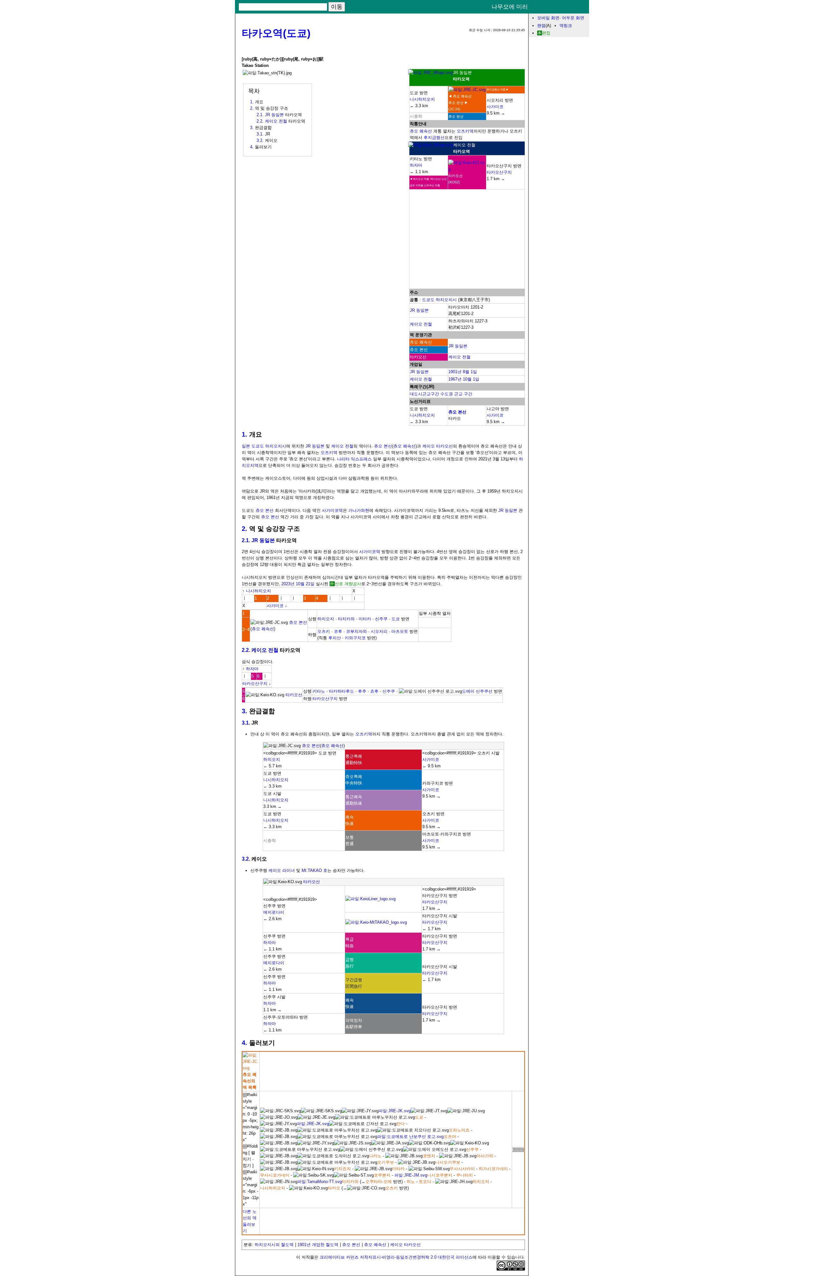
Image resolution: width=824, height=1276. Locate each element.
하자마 (416, 165)
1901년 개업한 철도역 (317, 1244)
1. (244, 434)
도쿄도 (428, 299)
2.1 (259, 114)
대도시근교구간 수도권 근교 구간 (441, 394)
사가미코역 (332, 510)
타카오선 (294, 694)
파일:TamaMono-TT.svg (319, 1181)
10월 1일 (471, 379)
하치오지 (325, 618)
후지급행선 (434, 137)
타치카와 (346, 618)
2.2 (259, 121)
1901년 (455, 371)
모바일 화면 (548, 17)
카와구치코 (355, 637)
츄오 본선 (457, 412)
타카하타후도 (341, 691)
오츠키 (323, 631)
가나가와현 (358, 510)
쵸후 (374, 691)
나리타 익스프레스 (354, 459)
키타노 (319, 691)
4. (244, 1042)
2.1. (246, 540)
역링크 (565, 25)
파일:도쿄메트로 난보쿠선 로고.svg (410, 1136)
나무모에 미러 (510, 7)
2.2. (246, 650)
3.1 (259, 134)
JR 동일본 (419, 310)
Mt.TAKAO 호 (314, 870)
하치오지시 (446, 299)
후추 (362, 691)
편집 (546, 33)
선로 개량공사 (348, 583)
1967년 (455, 379)
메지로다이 (273, 912)
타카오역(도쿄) (276, 33)
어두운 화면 (573, 17)
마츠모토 (399, 631)
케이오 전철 (421, 324)
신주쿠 (381, 618)
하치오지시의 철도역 (274, 1244)
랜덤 (541, 25)
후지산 (334, 637)
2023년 (288, 583)
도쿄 (395, 618)
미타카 (365, 618)
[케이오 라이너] (370, 898)
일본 (246, 446)
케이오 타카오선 (437, 446)
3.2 (259, 140)
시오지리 (379, 631)
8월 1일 (470, 371)
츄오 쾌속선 (421, 131)
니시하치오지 (422, 99)
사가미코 (495, 106)
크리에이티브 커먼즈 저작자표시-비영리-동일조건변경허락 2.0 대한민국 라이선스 (396, 1257)
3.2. (246, 859)
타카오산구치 (499, 172)
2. (244, 528)
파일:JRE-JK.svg (395, 1110)
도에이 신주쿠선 (477, 691)
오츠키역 (465, 131)
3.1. (246, 723)
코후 (338, 631)
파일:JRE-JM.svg (410, 1175)
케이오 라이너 (281, 870)
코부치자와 (356, 631)
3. (244, 711)
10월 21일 (305, 583)
